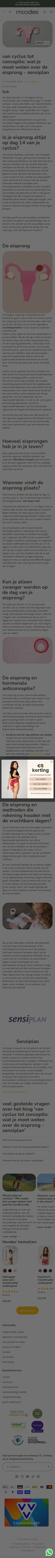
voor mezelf (40, 779)
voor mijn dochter (40, 784)
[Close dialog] (51, 761)
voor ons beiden (40, 789)
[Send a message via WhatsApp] (49, 1552)
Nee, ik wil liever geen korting (40, 793)
